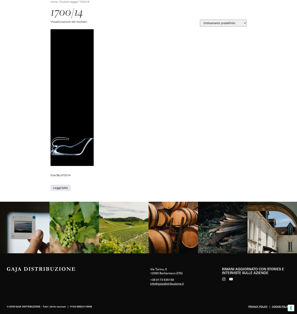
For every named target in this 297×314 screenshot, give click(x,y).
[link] (25, 227)
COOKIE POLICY (281, 306)
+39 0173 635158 (162, 279)
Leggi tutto (60, 188)
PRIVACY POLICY (258, 306)
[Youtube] (231, 279)
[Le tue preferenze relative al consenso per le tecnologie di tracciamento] (291, 308)
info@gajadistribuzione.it (167, 283)
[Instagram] (224, 279)
